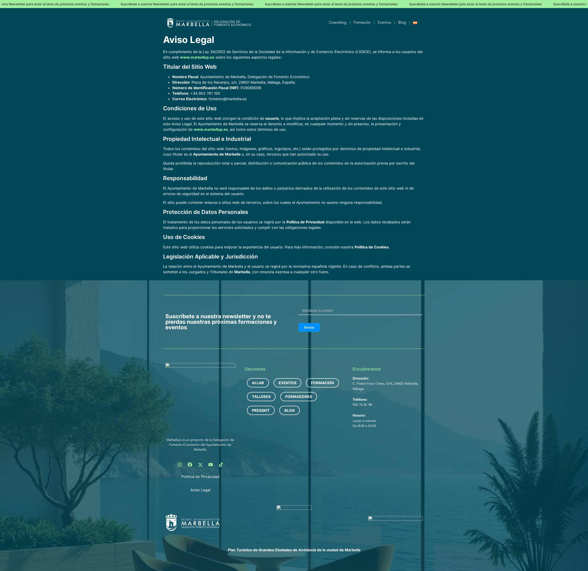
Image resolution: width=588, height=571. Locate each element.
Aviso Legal (200, 490)
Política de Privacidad (200, 476)
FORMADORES (298, 396)
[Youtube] (210, 464)
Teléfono (359, 399)
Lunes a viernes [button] (365, 421)
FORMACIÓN (322, 383)
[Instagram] (179, 464)
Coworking (337, 23)
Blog (402, 23)
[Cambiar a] (415, 22)
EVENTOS (287, 383)
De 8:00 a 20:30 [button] (364, 426)
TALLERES (261, 396)
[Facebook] (190, 464)
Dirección (360, 378)
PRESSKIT (261, 410)
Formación (361, 23)
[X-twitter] (200, 464)
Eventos (384, 23)
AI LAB (258, 383)
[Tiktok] (221, 464)
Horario (359, 415)
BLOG (289, 410)
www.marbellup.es (197, 57)
